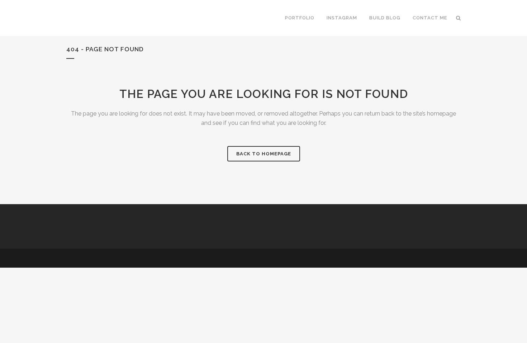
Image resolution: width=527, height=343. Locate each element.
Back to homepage (263, 153)
